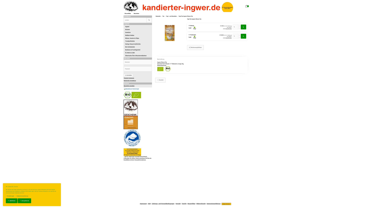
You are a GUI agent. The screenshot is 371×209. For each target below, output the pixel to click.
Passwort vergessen (129, 78)
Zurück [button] (161, 80)
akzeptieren (25, 200)
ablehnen (12, 200)
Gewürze (128, 32)
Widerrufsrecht (201, 203)
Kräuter (127, 29)
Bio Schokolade (130, 47)
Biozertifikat (128, 13)
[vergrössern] (169, 33)
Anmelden (129, 75)
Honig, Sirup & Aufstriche (133, 44)
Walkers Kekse (129, 35)
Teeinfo (184, 203)
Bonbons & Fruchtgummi (132, 50)
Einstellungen (10, 196)
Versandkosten (228, 28)
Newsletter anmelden (129, 86)
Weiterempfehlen (196, 47)
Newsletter (136, 13)
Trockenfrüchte (130, 41)
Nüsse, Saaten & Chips (132, 38)
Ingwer (127, 26)
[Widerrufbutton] (226, 203)
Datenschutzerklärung (22, 196)
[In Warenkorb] (243, 27)
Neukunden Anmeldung (130, 80)
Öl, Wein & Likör (130, 53)
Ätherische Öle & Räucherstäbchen (136, 55)
